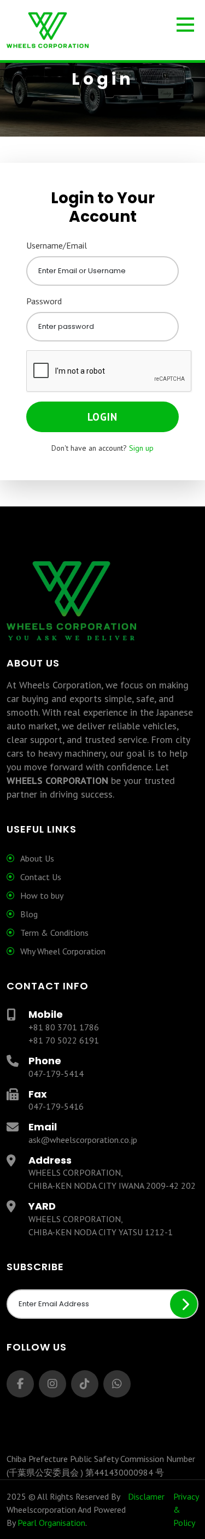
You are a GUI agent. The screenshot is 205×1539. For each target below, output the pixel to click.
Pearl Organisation (51, 1522)
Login (102, 416)
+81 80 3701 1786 (63, 1027)
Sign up (141, 448)
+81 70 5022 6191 (63, 1040)
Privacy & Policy (185, 1509)
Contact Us (40, 876)
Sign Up (183, 1304)
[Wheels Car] (102, 30)
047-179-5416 (56, 1106)
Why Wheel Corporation (63, 951)
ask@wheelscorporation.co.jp (82, 1139)
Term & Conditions (54, 932)
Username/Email (56, 245)
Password (44, 301)
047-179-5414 (56, 1073)
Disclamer (146, 1496)
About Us (37, 858)
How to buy (41, 895)
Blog (29, 914)
